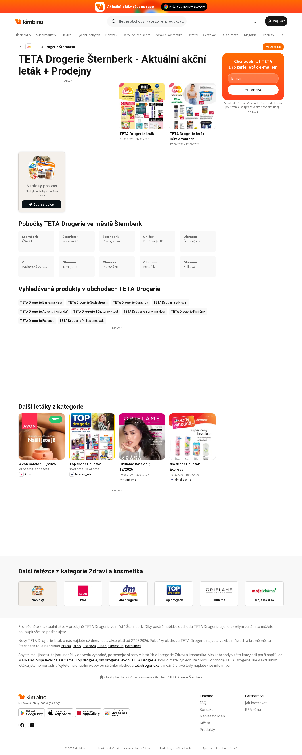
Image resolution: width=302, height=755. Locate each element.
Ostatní (193, 35)
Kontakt (206, 709)
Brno (77, 645)
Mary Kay (26, 660)
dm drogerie (109, 660)
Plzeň (102, 645)
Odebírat (275, 47)
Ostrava (89, 645)
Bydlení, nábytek (88, 35)
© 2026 (76, 748)
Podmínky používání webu (176, 748)
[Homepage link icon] (101, 677)
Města (205, 722)
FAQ (203, 702)
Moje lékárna (46, 660)
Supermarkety (46, 35)
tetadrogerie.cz (146, 665)
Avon (125, 660)
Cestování (210, 35)
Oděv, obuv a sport (136, 35)
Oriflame (66, 660)
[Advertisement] (67, 113)
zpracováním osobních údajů (262, 107)
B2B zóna (253, 709)
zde (102, 640)
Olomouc (115, 645)
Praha (66, 645)
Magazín (250, 35)
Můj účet (278, 21)
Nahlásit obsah (212, 716)
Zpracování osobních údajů (220, 748)
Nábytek (111, 35)
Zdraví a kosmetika (168, 35)
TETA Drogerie (143, 660)
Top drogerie (86, 660)
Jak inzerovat (256, 702)
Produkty (267, 35)
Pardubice (133, 645)
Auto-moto (231, 35)
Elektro (66, 35)
